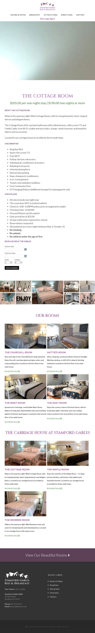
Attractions (50, 15)
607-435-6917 (47, 18)
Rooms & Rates (18, 15)
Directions (66, 15)
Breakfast (34, 15)
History (80, 15)
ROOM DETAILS (11, 371)
